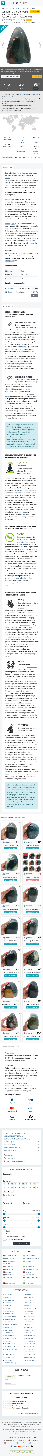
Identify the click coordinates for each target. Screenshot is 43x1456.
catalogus (7, 8)
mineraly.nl (10, 1442)
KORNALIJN (29, 1327)
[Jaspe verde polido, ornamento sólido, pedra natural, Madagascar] (36, 157)
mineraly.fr (14, 1437)
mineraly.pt (22, 1442)
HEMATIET (29, 1322)
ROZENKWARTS (11, 1349)
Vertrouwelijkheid (31, 1422)
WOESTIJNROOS (31, 1360)
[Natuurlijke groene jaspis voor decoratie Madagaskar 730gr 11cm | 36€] (32, 830)
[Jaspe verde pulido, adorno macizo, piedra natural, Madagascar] (32, 157)
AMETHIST (29, 1297)
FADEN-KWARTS (11, 1316)
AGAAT (8, 1294)
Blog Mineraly (9, 1429)
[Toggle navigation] (39, 3)
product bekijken (10, 848)
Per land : (26, 1203)
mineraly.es (34, 1440)
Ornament (16, 8)
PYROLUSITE (30, 1341)
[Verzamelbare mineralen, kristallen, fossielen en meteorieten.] (3, 3)
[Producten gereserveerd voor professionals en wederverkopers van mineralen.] (40, 874)
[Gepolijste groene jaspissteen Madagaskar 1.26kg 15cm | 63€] (32, 989)
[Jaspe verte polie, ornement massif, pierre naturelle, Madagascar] (16, 157)
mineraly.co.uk (27, 1437)
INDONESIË (9, 1266)
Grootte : (6, 1224)
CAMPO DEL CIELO (31, 1308)
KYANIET (29, 1330)
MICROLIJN (30, 1335)
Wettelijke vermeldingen (16, 1422)
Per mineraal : (7, 1203)
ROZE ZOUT (30, 1346)
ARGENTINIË (30, 1255)
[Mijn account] (17, 3)
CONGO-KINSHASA (32, 1258)
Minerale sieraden (13, 1147)
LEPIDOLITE (30, 1333)
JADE (27, 1324)
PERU (28, 1272)
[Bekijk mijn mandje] (20, 3)
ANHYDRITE (29, 1300)
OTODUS (29, 1338)
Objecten (9, 1142)
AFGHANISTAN (10, 1255)
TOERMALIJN (30, 1354)
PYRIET (8, 1341)
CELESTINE (9, 1311)
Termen (4, 1422)
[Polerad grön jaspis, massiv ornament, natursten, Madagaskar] (39, 157)
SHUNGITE (9, 1352)
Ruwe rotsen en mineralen (16, 1133)
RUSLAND (30, 1275)
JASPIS (8, 1327)
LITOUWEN (30, 1266)
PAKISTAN (9, 1275)
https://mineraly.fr (21, 1433)
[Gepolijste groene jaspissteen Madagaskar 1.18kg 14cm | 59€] (32, 894)
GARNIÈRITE (10, 1319)
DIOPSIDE (29, 1311)
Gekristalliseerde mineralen (17, 1139)
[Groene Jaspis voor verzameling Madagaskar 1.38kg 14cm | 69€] (10, 958)
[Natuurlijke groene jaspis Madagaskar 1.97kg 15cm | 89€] (10, 926)
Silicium (11, 292)
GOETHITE (29, 1319)
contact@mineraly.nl (24, 1431)
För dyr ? (36, 88)
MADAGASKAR (32, 1269)
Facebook (20, 1429)
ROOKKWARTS (10, 1346)
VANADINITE (30, 1357)
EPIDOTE (29, 1313)
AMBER (8, 1297)
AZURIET (8, 1305)
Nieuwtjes (8, 1155)
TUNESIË (9, 1277)
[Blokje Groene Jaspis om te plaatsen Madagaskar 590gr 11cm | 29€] (10, 1021)
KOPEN (35, 12)
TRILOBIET (9, 1357)
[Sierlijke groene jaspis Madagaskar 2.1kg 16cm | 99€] (10, 830)
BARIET (28, 1305)
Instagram (30, 1429)
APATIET (8, 1302)
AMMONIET (9, 1300)
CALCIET (8, 1308)
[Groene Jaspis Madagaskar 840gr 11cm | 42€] (32, 958)
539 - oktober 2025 (36, 151)
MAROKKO (10, 1269)
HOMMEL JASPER (11, 1324)
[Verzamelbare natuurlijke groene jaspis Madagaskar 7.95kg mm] (32, 862)
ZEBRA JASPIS (10, 1363)
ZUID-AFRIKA (10, 1283)
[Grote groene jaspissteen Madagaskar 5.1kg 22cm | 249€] (10, 862)
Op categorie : (7, 1174)
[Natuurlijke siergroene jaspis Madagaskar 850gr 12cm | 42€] (10, 894)
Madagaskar (21, 151)
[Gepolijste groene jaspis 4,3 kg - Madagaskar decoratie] (32, 1021)
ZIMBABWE (30, 1283)
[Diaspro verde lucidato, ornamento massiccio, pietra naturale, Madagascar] (28, 157)
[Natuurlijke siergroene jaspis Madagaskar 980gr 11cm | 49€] (10, 989)
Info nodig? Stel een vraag (10, 76)
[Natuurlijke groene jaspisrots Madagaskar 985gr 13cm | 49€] (32, 926)
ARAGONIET (30, 1302)
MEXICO (8, 1272)
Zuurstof (11, 288)
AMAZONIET (30, 1294)
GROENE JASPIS (10, 1322)
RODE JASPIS (30, 1343)
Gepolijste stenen (28, 8)
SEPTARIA (29, 1349)
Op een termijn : (8, 1195)
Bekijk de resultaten (21, 1244)
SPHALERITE (9, 1354)
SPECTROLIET (30, 1352)
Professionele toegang (31, 1424)
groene (7, 842)
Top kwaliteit (10, 1158)
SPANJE (29, 1261)
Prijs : (5, 1211)
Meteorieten (10, 1150)
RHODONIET (10, 1343)
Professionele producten (16, 1161)
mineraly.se (35, 1442)
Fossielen (9, 1145)
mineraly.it (22, 1440)
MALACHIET (9, 1335)
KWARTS (9, 1330)
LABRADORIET (10, 1333)
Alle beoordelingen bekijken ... (29, 1413)
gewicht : (6, 1218)
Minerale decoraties (13, 1136)
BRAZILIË (9, 1258)
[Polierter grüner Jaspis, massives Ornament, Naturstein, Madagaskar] (24, 157)
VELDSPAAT (9, 1360)
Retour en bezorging (16, 1424)
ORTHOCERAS (10, 1338)
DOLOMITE (9, 1313)
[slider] (4, 1214)
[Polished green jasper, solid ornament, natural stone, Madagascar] (20, 157)
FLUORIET (29, 1316)
